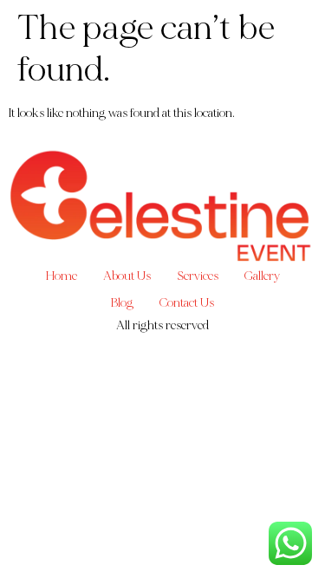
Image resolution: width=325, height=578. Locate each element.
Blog (122, 302)
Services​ (197, 276)
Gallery (262, 276)
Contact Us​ (186, 302)
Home (61, 276)
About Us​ (127, 276)
